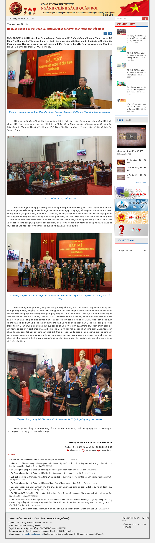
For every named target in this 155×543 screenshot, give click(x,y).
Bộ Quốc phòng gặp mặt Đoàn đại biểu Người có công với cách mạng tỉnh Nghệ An (53, 473)
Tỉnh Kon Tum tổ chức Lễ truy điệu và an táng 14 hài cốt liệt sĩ (44, 460)
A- (105, 33)
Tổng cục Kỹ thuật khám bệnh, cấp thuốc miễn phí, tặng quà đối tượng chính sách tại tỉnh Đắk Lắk (60, 509)
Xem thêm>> (141, 183)
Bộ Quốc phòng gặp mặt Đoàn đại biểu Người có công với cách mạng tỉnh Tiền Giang (54, 470)
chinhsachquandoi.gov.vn (31, 534)
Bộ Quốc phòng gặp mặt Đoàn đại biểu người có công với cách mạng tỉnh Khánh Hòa (54, 483)
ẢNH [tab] (128, 120)
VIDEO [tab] (120, 120)
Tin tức (25, 24)
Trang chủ (13, 24)
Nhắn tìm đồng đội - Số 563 (130, 151)
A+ (110, 33)
